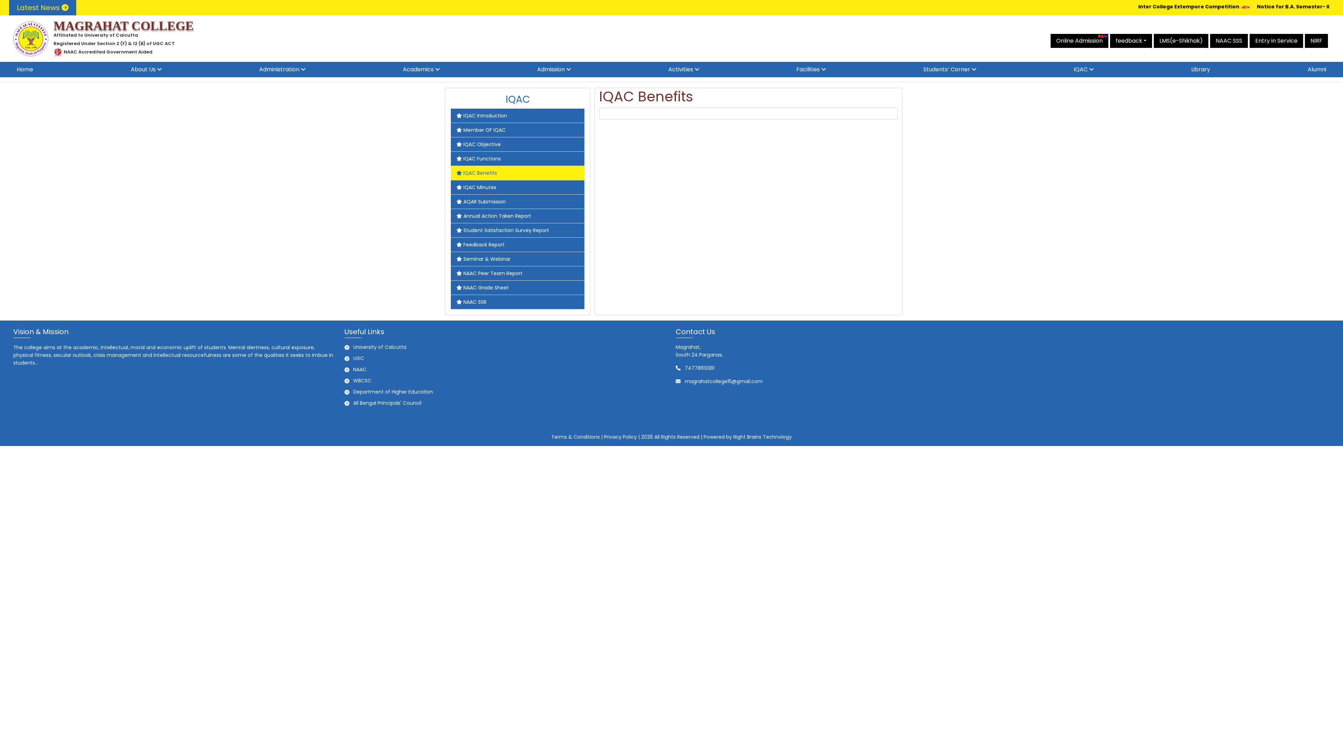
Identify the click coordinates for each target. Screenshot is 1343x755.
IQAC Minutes (479, 187)
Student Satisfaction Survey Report (506, 230)
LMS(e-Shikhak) (1181, 41)
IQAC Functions (482, 158)
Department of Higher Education (393, 391)
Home (25, 69)
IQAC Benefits (480, 173)
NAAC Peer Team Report (493, 273)
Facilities (808, 69)
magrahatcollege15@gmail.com (724, 381)
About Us (143, 69)
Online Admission (1079, 41)
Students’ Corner (946, 69)
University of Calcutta (379, 347)
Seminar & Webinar (487, 259)
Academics (418, 69)
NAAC (360, 369)
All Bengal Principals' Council (387, 403)
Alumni (1317, 69)
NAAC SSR (474, 302)
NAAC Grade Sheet (486, 287)
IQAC (1081, 69)
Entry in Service (1276, 41)
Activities (680, 69)
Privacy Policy (620, 436)
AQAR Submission (484, 201)
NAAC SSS (1229, 41)
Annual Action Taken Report (497, 216)
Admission (551, 69)
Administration (279, 69)
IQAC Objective (482, 144)
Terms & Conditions (575, 436)
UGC (358, 358)
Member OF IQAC (484, 130)
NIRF (1316, 41)
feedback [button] (1129, 41)
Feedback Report (484, 244)
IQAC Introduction (485, 115)
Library (1200, 69)
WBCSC (362, 380)
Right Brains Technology (762, 436)
